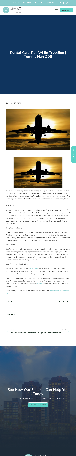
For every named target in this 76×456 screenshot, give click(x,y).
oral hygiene (33, 268)
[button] (56, 10)
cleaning (40, 284)
